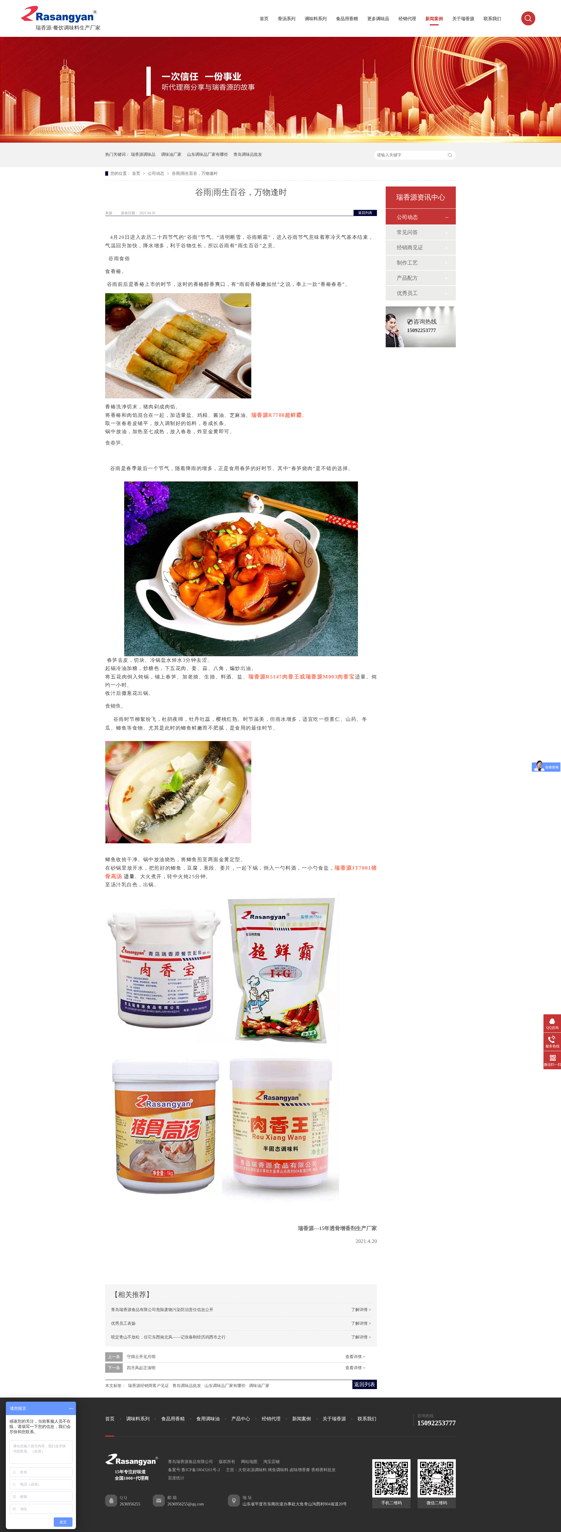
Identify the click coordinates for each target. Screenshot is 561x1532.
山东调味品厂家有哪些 (207, 154)
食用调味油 (208, 1418)
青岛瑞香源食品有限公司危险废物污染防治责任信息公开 (162, 1310)
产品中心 (240, 1418)
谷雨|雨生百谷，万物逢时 (195, 173)
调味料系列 (316, 18)
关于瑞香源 (463, 18)
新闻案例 (434, 18)
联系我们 (492, 18)
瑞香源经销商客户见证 (148, 1386)
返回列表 (365, 213)
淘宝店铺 (271, 1462)
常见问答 (407, 232)
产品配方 (407, 278)
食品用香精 (347, 18)
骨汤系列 (286, 18)
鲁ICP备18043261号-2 (200, 1470)
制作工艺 (407, 263)
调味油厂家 (171, 154)
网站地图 (249, 1462)
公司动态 (156, 173)
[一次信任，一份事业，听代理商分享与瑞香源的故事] (280, 141)
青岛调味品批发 (247, 154)
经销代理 (407, 18)
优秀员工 (407, 293)
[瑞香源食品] (59, 21)
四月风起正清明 (141, 1368)
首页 (264, 18)
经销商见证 (410, 248)
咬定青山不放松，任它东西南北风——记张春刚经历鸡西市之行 (168, 1337)
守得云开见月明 (141, 1357)
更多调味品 (378, 18)
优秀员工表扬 (123, 1323)
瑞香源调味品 (143, 154)
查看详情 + (355, 1357)
